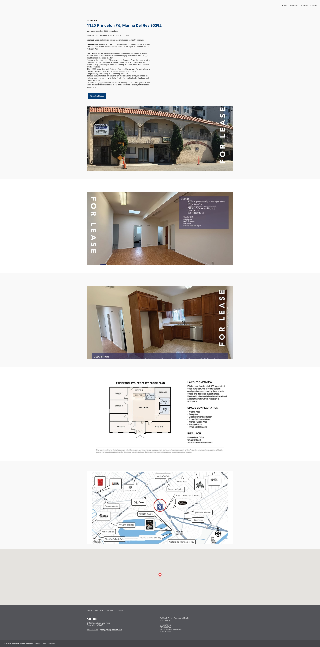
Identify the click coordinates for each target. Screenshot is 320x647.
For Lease (294, 5)
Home (284, 5)
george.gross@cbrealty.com (111, 630)
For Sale (304, 5)
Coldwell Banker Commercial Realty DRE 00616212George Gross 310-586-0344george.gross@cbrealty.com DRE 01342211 (174, 625)
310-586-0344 (92, 630)
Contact (313, 5)
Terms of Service (48, 643)
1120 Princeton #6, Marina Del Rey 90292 (124, 25)
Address (92, 618)
